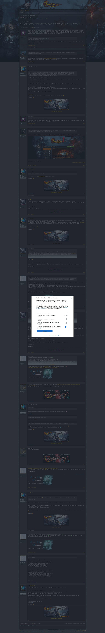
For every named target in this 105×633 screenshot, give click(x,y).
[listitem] (52, 312)
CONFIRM (45, 331)
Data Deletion (46, 335)
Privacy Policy (58, 335)
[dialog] (52, 316)
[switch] (66, 315)
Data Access (52, 335)
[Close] (71, 298)
